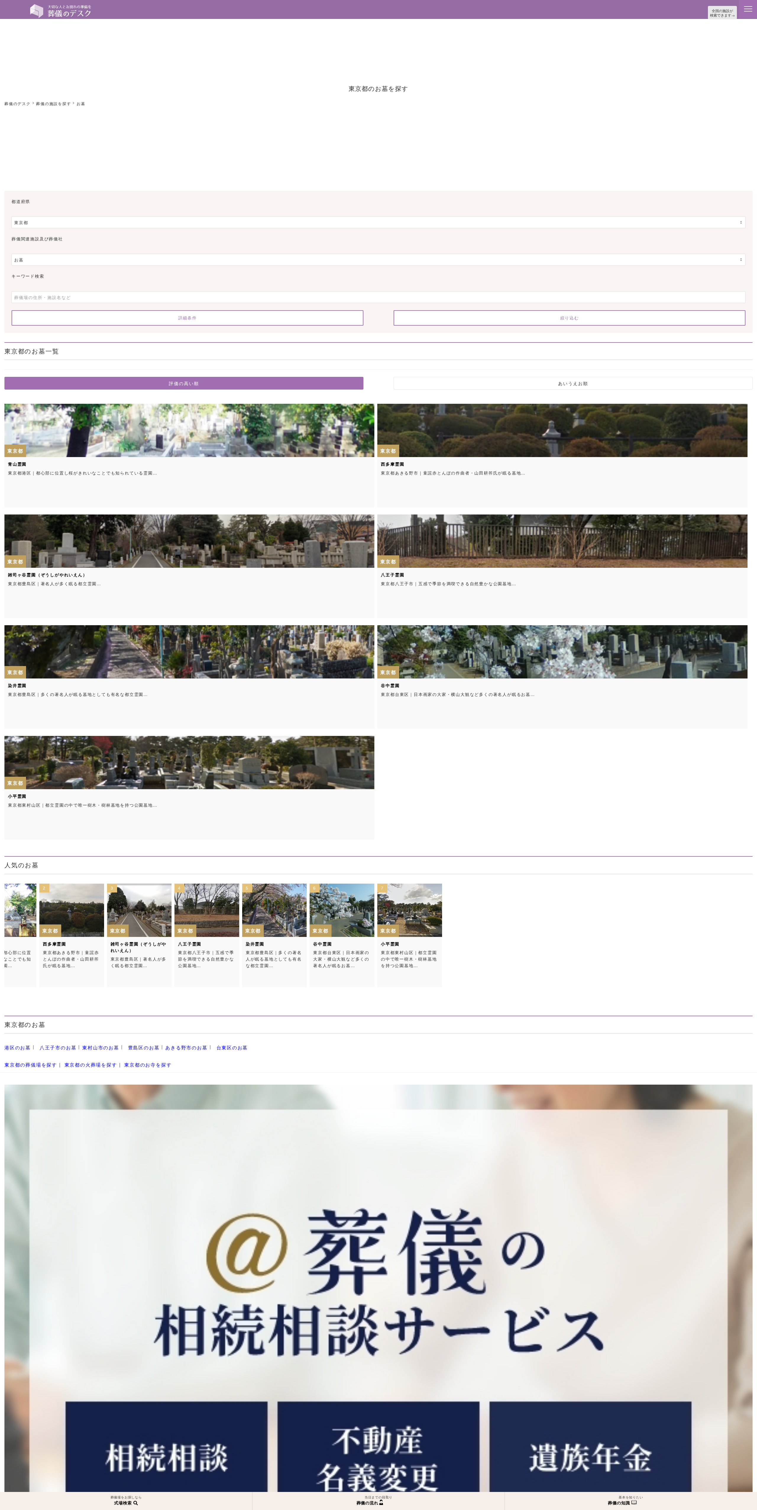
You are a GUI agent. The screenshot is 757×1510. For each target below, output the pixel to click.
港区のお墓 (16, 1045)
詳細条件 (187, 316)
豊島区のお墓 (131, 1045)
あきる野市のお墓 (169, 1045)
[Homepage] (60, 6)
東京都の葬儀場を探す (27, 1060)
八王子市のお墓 (53, 1045)
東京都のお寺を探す (133, 1060)
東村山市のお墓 (91, 1045)
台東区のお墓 (211, 1045)
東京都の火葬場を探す (82, 1060)
